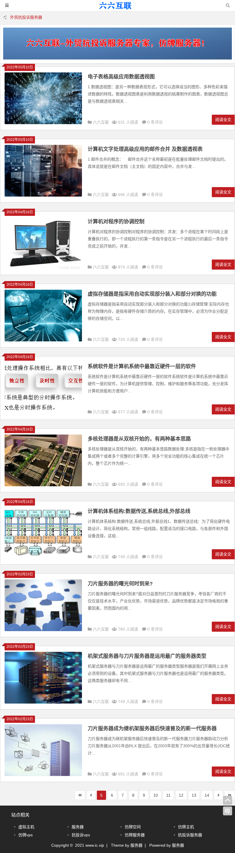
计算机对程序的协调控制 (116, 221)
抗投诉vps (81, 835)
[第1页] (80, 795)
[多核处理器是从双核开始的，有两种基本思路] (43, 485)
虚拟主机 (26, 827)
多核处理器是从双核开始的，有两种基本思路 (139, 439)
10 (155, 795)
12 (181, 795)
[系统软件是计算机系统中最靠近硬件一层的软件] (43, 412)
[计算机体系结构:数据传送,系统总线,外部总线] (43, 557)
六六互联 (101, 122)
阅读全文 (223, 119)
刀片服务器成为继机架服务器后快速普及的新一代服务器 (152, 728)
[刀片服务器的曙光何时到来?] (43, 629)
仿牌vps (25, 835)
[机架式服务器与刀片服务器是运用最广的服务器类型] (43, 702)
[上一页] (91, 795)
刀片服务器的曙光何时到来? (120, 584)
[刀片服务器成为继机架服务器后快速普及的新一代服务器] (43, 774)
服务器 (78, 827)
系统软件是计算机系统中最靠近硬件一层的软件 (142, 366)
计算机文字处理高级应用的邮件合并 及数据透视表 (145, 149)
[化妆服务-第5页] (117, 8)
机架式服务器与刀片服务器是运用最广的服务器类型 (147, 656)
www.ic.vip (94, 845)
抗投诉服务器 (190, 835)
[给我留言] (227, 811)
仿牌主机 (186, 827)
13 (194, 795)
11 (168, 795)
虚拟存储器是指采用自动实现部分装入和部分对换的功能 (152, 294)
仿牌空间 (133, 827)
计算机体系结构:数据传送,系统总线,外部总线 (139, 511)
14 (207, 795)
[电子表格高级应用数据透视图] (43, 122)
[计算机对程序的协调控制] (43, 267)
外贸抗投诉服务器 (26, 17)
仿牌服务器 (135, 835)
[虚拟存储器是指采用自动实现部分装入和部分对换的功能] (43, 340)
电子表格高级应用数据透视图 (121, 77)
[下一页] (218, 795)
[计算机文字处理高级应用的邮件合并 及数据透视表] (43, 195)
